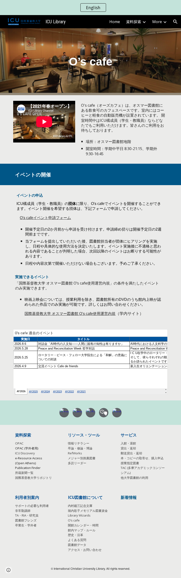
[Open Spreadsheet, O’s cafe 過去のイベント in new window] (159, 335)
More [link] (157, 21)
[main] (90, 61)
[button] (175, 21)
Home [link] (114, 21)
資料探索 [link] (133, 21)
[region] (90, 7)
